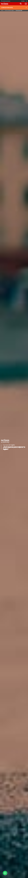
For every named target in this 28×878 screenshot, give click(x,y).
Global (23, 1)
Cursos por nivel (7, 7)
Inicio (2, 10)
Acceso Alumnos (6, 1)
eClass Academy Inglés (9, 10)
